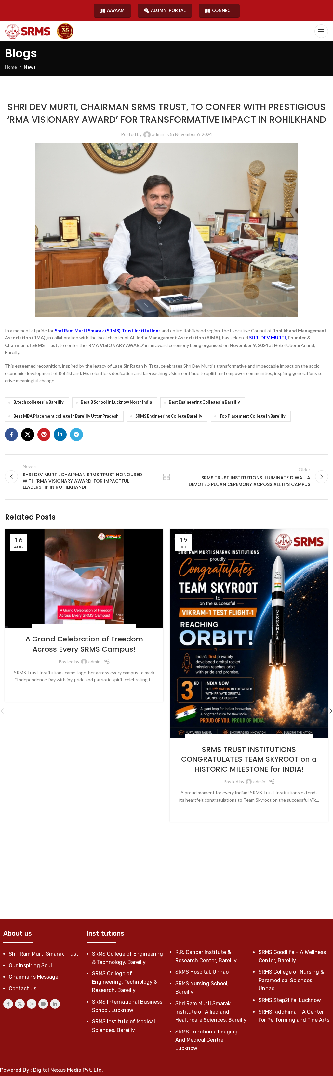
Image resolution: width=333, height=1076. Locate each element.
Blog (193, 737)
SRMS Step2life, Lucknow (290, 1000)
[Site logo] (27, 31)
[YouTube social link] (43, 1004)
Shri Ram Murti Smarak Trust (43, 954)
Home (11, 67)
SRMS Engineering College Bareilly (168, 416)
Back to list (166, 476)
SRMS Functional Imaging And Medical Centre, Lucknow (206, 1040)
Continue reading (84, 689)
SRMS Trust (210, 92)
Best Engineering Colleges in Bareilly (204, 402)
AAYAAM (116, 10)
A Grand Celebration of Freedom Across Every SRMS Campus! (84, 644)
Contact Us (22, 988)
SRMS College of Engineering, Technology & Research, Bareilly (124, 981)
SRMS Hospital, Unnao (202, 972)
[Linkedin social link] (60, 434)
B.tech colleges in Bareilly (38, 402)
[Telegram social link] (76, 434)
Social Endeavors (142, 92)
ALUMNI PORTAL (168, 10)
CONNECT (222, 10)
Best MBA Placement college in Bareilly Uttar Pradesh (65, 416)
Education (211, 737)
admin (158, 134)
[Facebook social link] (11, 434)
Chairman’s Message (33, 977)
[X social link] (27, 434)
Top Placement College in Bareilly (252, 416)
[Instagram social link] (31, 1004)
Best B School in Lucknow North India (116, 402)
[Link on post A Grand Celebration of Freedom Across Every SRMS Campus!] (84, 578)
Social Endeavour (179, 92)
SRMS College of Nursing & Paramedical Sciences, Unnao (291, 980)
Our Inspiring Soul (30, 965)
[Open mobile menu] (321, 31)
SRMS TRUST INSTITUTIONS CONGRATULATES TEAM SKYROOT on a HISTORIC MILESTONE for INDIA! (249, 759)
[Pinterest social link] (43, 434)
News (30, 67)
